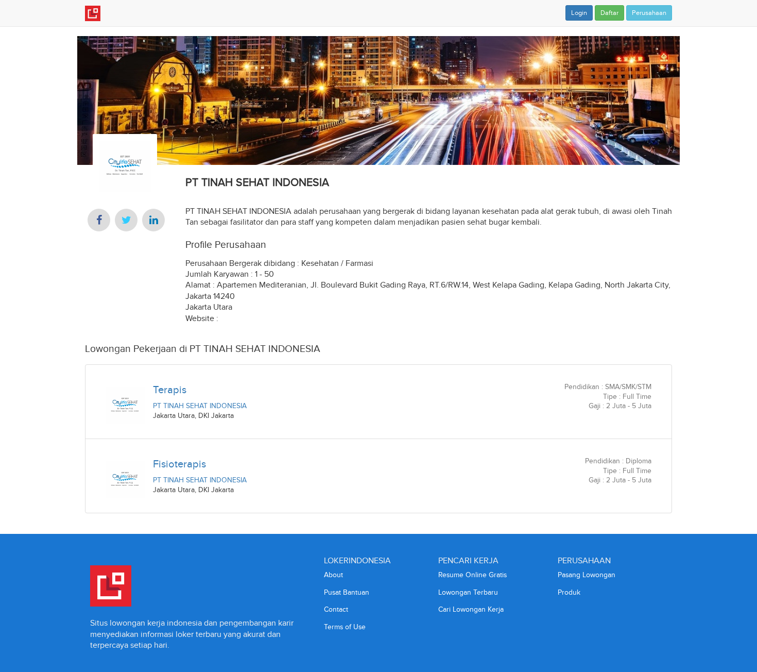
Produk (569, 592)
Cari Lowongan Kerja (471, 609)
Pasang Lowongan (586, 575)
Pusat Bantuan (346, 592)
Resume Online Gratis (472, 575)
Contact (336, 609)
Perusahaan (649, 12)
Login (579, 12)
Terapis (169, 389)
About (333, 575)
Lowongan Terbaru (468, 592)
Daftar (609, 12)
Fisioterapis (179, 463)
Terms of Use (345, 627)
